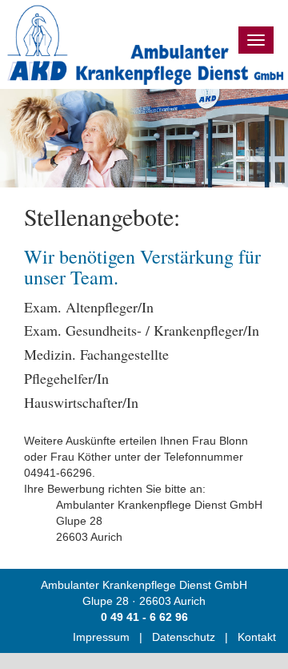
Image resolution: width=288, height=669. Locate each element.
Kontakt (257, 637)
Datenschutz (183, 637)
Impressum (101, 637)
